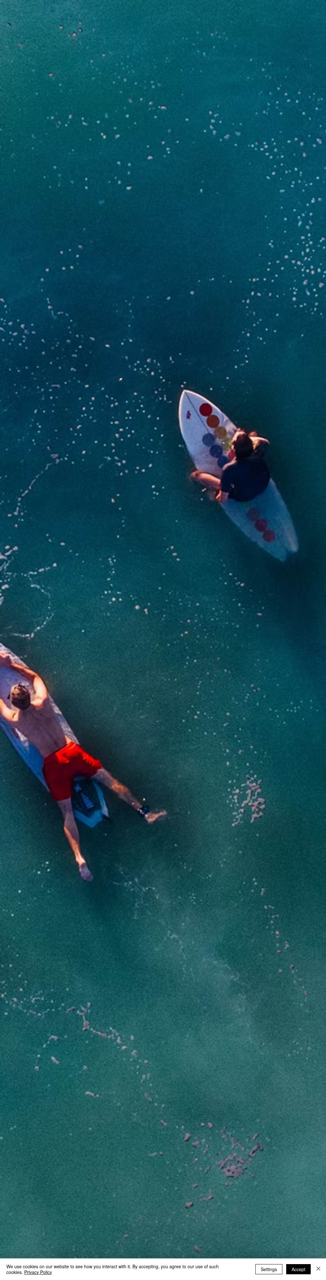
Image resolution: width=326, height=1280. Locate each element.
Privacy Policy (38, 1272)
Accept (298, 1269)
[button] (307, 11)
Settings (269, 1269)
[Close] (318, 1269)
